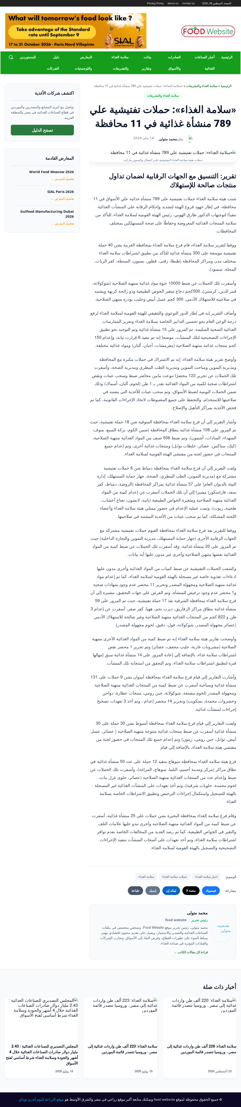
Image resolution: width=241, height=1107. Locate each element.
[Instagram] (20, 3)
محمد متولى (168, 139)
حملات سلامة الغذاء (174, 876)
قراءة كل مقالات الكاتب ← (191, 952)
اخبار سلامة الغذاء (206, 876)
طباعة (135, 890)
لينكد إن (171, 890)
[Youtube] (8, 3)
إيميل (152, 890)
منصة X (191, 890)
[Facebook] (26, 3)
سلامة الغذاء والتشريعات (201, 86)
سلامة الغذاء (146, 876)
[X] (13, 3)
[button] (10, 57)
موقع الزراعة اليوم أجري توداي (41, 1099)
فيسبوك (211, 890)
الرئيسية (226, 86)
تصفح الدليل (42, 130)
